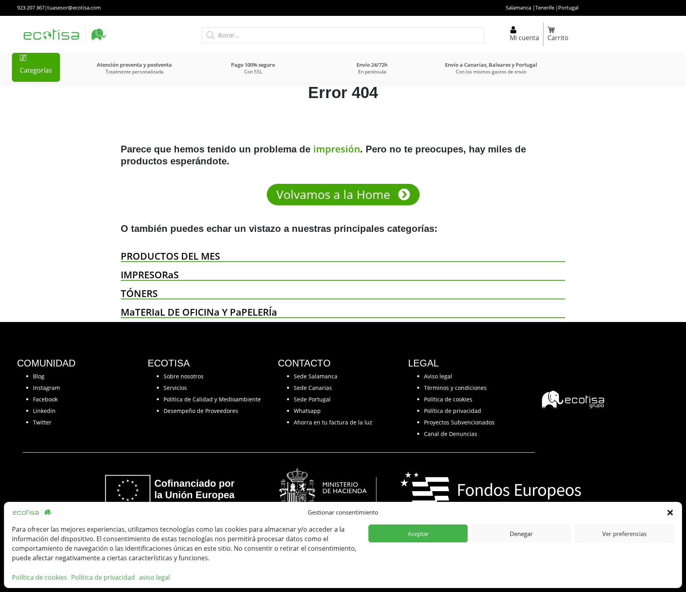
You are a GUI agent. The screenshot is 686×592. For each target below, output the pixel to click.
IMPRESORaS (150, 274)
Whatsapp (307, 411)
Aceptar (418, 534)
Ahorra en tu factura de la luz (333, 422)
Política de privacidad (103, 577)
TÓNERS (139, 293)
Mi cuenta (524, 37)
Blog (38, 376)
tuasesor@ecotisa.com (74, 7)
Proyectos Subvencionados (459, 422)
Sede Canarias (313, 387)
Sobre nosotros (184, 376)
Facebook (45, 399)
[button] (670, 512)
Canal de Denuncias (450, 434)
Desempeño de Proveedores (201, 411)
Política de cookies (39, 577)
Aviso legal (438, 376)
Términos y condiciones (455, 387)
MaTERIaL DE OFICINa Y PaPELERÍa (199, 311)
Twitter (42, 422)
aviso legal (154, 577)
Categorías (36, 70)
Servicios (175, 387)
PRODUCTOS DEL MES (170, 255)
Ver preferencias (624, 534)
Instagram (46, 387)
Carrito (557, 37)
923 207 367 (30, 7)
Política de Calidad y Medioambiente (212, 399)
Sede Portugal (312, 399)
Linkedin (44, 411)
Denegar (521, 534)
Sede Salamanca (315, 376)
